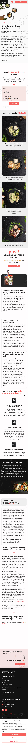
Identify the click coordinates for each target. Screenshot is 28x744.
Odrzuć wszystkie (14, 741)
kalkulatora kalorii (20, 601)
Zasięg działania (5, 680)
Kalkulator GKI (5, 686)
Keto (3, 695)
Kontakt (4, 689)
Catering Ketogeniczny (6, 22)
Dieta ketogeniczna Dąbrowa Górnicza (10, 717)
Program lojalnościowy (7, 684)
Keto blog (4, 682)
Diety (3, 678)
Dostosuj (14, 737)
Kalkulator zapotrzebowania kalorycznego (11, 687)
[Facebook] (3, 710)
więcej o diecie (6, 107)
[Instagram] (6, 710)
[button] (12, 2)
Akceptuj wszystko (14, 734)
